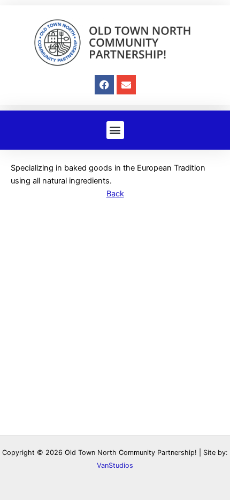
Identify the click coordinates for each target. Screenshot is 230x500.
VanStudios (115, 465)
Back (115, 193)
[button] (115, 130)
